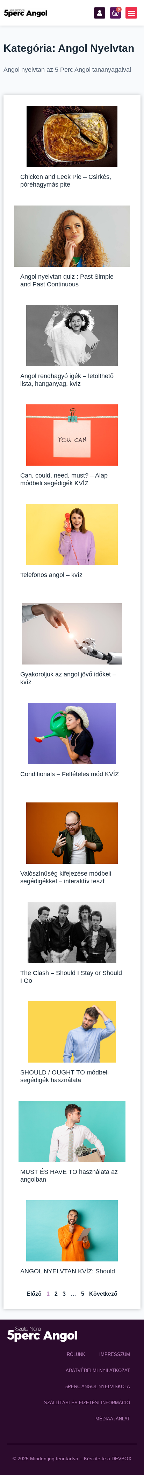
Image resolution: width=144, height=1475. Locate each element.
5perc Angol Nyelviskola (97, 1386)
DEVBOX (121, 1458)
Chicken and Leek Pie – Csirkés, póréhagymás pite (65, 180)
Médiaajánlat (112, 1418)
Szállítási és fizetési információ (87, 1402)
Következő (103, 1294)
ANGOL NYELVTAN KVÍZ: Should (67, 1271)
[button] (131, 13)
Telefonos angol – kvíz (51, 574)
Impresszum (114, 1354)
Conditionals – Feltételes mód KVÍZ (69, 774)
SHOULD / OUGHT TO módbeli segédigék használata (64, 1076)
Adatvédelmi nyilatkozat (98, 1370)
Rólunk (76, 1354)
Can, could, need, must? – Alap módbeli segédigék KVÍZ (64, 479)
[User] (99, 13)
